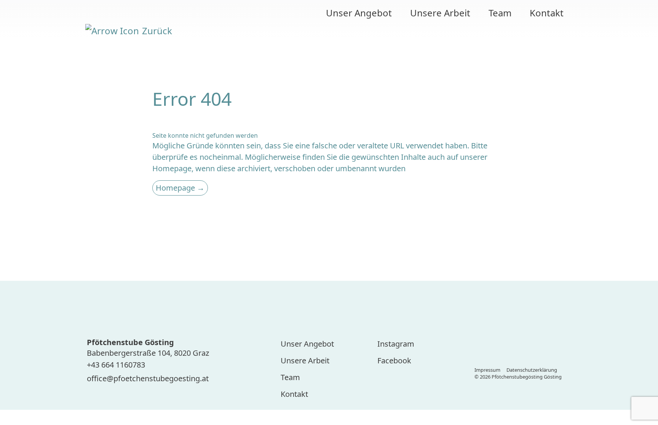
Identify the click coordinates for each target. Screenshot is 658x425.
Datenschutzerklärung (531, 369)
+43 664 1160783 (116, 365)
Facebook (394, 360)
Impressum (487, 369)
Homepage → (180, 188)
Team (500, 12)
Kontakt (547, 12)
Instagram (395, 344)
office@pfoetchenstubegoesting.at (148, 378)
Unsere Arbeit (440, 12)
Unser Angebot (359, 12)
